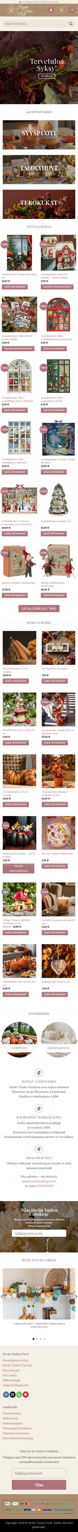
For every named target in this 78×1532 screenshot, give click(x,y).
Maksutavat (10, 1418)
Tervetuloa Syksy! (47, 64)
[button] (61, 10)
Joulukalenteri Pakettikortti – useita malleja (18, 337)
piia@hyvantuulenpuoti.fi (39, 1181)
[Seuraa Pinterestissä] (26, 1394)
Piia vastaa (10, 1375)
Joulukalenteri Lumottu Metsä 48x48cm (58, 461)
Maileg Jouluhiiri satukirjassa (18, 582)
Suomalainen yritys (15, 1360)
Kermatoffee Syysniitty (55, 668)
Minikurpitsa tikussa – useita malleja (19, 855)
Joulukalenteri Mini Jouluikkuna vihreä (52, 399)
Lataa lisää (39, 608)
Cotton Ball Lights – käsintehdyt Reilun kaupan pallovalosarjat (39, 1325)
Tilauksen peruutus (16, 1433)
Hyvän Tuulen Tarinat (17, 1365)
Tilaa (46, 1242)
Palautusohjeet (13, 1423)
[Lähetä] (71, 23)
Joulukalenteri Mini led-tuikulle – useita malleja (54, 276)
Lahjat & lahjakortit (15, 1385)
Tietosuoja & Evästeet (17, 1428)
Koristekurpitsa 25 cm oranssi (15, 670)
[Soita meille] (19, 1394)
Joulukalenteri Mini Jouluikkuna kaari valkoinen (17, 399)
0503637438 (45, 1186)
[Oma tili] (51, 10)
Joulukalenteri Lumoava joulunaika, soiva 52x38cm (17, 522)
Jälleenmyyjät (11, 1380)
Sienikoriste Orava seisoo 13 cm (19, 732)
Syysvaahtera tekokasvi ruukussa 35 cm (55, 793)
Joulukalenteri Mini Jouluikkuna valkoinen (14, 461)
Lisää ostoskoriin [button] (14, 287)
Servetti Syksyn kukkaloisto (57, 853)
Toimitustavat (12, 1413)
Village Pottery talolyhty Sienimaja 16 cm (16, 922)
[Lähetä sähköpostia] (13, 1394)
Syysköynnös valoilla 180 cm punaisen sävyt (58, 732)
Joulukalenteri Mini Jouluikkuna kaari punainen (56, 337)
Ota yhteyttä (11, 1370)
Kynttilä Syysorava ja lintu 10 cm (58, 922)
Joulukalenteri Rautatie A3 (56, 521)
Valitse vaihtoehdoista (57, 287)
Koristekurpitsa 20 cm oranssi (15, 793)
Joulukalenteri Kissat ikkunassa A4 (19, 276)
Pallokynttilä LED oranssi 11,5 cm (19, 983)
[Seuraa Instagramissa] (6, 1394)
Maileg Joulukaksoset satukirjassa (53, 584)
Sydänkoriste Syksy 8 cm (56, 981)
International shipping (18, 1438)
